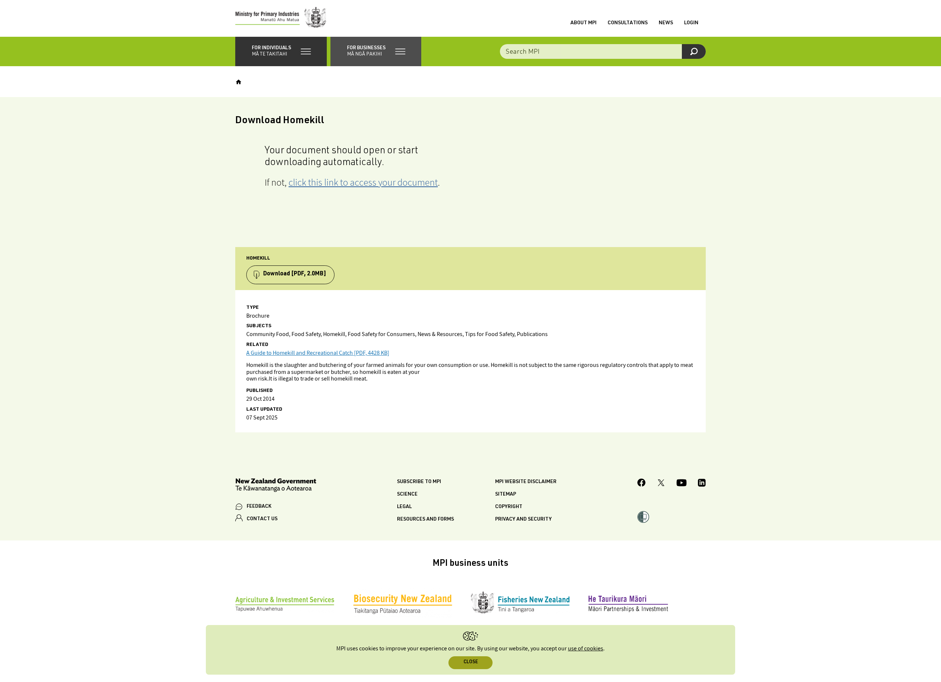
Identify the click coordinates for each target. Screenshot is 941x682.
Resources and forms (425, 519)
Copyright (508, 507)
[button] (281, 51)
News (666, 23)
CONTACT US (262, 519)
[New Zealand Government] (275, 486)
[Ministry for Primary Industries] (280, 18)
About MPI (583, 23)
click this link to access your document (363, 182)
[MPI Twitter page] (661, 483)
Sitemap (505, 494)
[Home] (238, 82)
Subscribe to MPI (419, 482)
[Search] (694, 51)
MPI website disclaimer (526, 482)
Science (407, 494)
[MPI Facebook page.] (641, 483)
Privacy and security (523, 519)
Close (471, 662)
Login (691, 23)
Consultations (628, 23)
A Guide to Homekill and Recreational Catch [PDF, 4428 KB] (317, 353)
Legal (404, 507)
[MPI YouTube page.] (681, 484)
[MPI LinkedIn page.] (702, 484)
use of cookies (585, 649)
